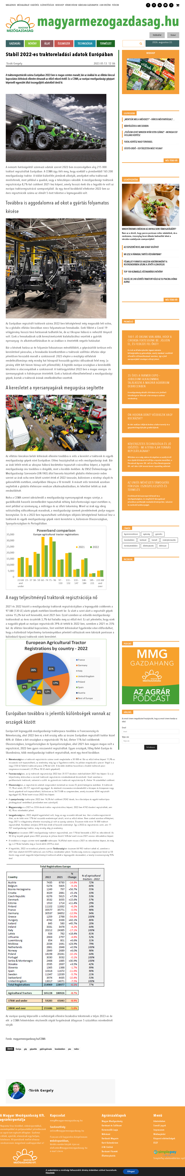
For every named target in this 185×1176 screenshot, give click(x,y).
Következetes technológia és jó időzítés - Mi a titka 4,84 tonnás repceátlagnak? (149, 447)
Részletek (50, 1173)
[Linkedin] (160, 5)
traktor (76, 1049)
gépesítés (33, 1049)
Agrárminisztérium (131, 534)
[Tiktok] (171, 5)
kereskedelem (60, 1049)
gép (25, 1049)
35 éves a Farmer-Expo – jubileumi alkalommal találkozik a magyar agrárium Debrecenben (149, 380)
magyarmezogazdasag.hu (108, 21)
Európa (18, 1049)
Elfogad (130, 1171)
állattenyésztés (148, 545)
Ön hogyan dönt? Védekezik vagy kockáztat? (150, 417)
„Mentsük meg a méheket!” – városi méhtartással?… (149, 119)
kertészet (143, 540)
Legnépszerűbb (131, 180)
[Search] (140, 43)
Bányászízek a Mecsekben (136, 125)
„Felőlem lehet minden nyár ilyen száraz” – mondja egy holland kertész (150, 134)
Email (124, 727)
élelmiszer (162, 545)
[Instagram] (154, 5)
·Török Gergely (14, 63)
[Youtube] (165, 5)
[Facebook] (148, 5)
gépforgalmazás (46, 1049)
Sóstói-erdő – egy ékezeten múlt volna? (143, 148)
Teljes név (125, 737)
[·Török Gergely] (16, 1090)
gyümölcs (158, 534)
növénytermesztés (169, 540)
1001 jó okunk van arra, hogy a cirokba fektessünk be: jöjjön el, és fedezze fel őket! (150, 340)
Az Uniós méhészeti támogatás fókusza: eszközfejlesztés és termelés (148, 486)
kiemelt (154, 540)
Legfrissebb (129, 113)
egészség (146, 534)
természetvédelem (131, 545)
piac (69, 1049)
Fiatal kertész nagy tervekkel (138, 141)
